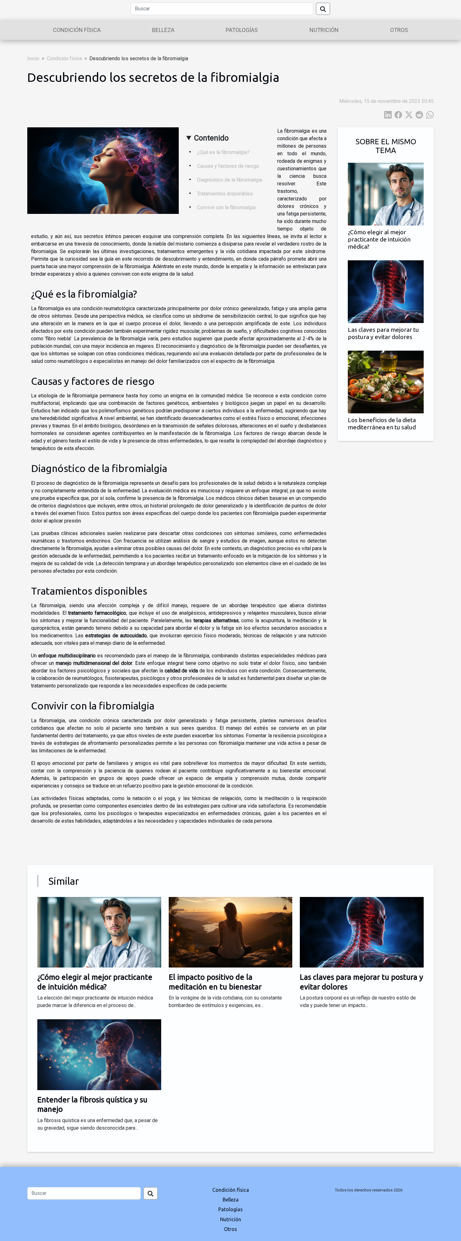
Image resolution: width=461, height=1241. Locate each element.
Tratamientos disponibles (225, 194)
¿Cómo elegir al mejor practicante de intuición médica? (379, 239)
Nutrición (324, 30)
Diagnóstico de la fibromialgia (229, 180)
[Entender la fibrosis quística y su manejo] (99, 1054)
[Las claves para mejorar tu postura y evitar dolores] (386, 291)
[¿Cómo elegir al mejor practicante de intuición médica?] (386, 194)
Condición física (77, 30)
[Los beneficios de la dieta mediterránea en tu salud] (386, 382)
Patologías (242, 30)
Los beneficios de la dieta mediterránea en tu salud (382, 423)
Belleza (163, 30)
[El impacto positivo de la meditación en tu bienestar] (231, 932)
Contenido (211, 138)
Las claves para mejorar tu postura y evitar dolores (383, 333)
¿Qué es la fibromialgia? (223, 152)
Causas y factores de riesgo (228, 166)
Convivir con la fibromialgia (226, 207)
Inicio (33, 58)
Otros (399, 30)
